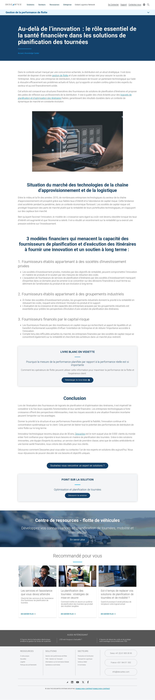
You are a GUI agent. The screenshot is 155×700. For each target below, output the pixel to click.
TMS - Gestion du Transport (54, 659)
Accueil (21, 53)
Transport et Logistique (85, 659)
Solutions (30, 5)
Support (124, 5)
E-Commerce (82, 665)
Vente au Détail (82, 662)
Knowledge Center (32, 53)
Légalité (22, 662)
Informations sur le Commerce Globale (57, 662)
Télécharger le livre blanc (76, 380)
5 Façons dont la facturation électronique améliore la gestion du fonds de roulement (35, 640)
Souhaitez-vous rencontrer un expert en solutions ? (77, 465)
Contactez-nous (135, 5)
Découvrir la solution (77, 495)
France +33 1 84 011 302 (121, 662)
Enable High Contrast (84, 688)
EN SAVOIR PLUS (68, 614)
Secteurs (42, 5)
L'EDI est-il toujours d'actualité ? (70, 639)
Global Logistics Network (85, 5)
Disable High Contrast (101, 688)
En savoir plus (77, 539)
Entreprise (67, 5)
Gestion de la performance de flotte (26, 12)
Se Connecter (113, 5)
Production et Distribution (85, 656)
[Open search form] (148, 5)
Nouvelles (23, 659)
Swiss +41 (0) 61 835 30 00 (121, 653)
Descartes (80, 433)
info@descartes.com (120, 672)
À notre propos (24, 656)
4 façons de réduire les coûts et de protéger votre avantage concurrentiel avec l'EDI (115, 640)
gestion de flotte (60, 75)
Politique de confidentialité (28, 665)
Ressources (54, 5)
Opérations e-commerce (52, 665)
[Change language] (144, 5)
